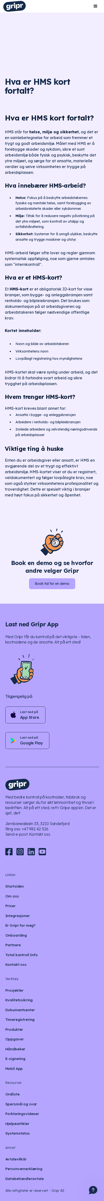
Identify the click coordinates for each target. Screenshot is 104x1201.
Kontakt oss (39, 834)
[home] (14, 6)
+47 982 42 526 (35, 829)
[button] (95, 6)
